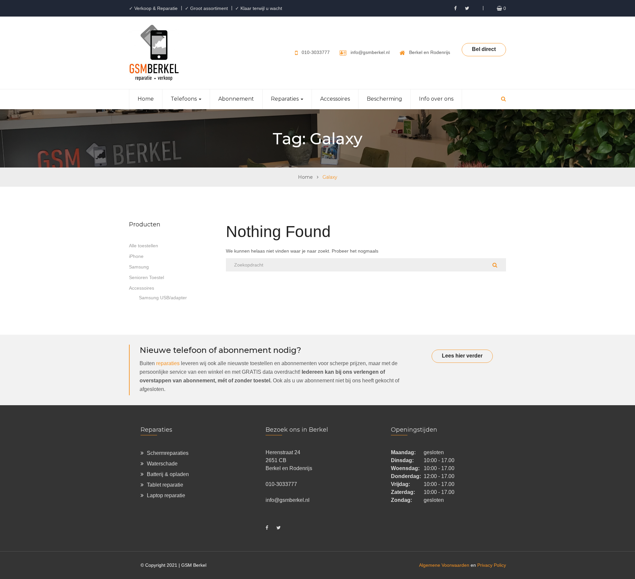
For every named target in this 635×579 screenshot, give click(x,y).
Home (146, 99)
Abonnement (236, 99)
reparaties (168, 363)
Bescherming (384, 99)
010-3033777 (316, 52)
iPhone (136, 256)
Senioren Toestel (146, 277)
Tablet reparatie (165, 485)
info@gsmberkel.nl (370, 52)
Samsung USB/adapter (163, 297)
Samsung (139, 266)
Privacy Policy (491, 565)
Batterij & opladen (168, 474)
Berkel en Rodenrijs (429, 52)
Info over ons (436, 99)
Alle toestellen (143, 245)
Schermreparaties (168, 453)
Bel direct (484, 49)
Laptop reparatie (166, 495)
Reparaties (285, 99)
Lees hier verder (462, 356)
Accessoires (335, 99)
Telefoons (184, 99)
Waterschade (162, 463)
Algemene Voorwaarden (444, 565)
